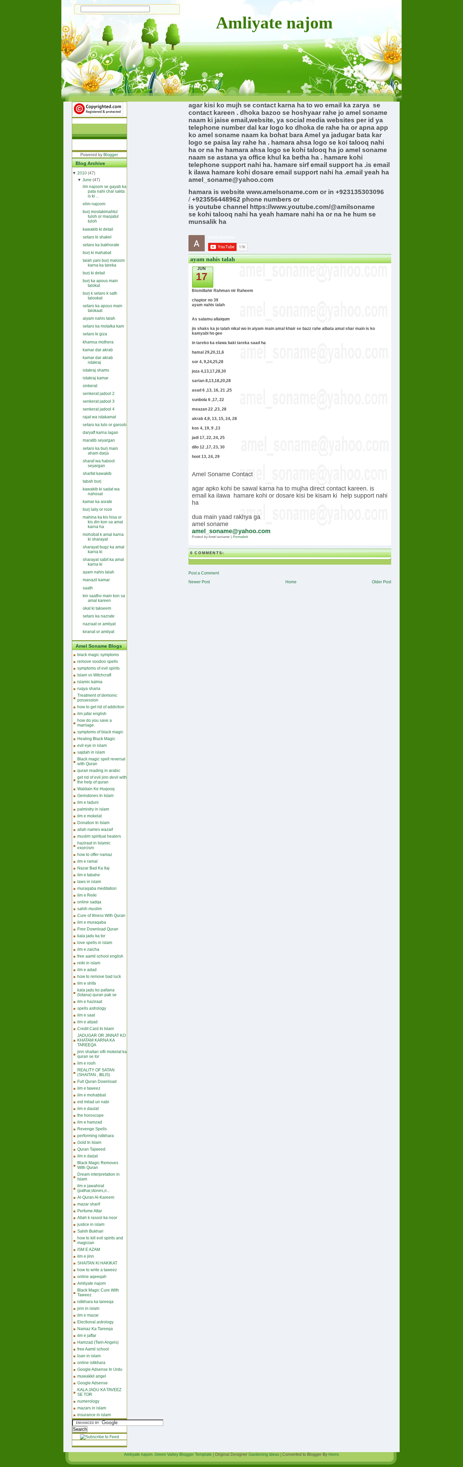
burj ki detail (94, 273)
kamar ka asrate (97, 501)
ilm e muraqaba (91, 922)
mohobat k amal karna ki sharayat (103, 537)
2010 (82, 173)
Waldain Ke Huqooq (96, 789)
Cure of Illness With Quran (101, 915)
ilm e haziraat (89, 1001)
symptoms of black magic (100, 732)
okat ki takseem (97, 608)
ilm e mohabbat (91, 1095)
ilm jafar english (91, 713)
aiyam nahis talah (99, 318)
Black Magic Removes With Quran (97, 1165)
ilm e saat (86, 1015)
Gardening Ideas (263, 1454)
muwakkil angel (91, 1376)
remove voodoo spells (97, 661)
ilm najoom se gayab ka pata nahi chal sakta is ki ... (104, 191)
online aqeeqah (91, 1276)
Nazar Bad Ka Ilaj (93, 868)
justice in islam (90, 1224)
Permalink (240, 537)
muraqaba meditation (97, 888)
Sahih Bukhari (90, 1231)
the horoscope (90, 1115)
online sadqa (89, 902)
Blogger (110, 154)
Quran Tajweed (91, 1149)
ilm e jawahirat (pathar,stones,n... (93, 1188)
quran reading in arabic (98, 770)
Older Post (381, 582)
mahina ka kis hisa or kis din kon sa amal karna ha (103, 522)
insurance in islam (94, 1414)
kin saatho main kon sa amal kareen (104, 598)
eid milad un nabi (93, 1101)
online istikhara (91, 1362)
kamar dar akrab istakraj (98, 360)
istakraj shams (96, 370)
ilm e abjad (87, 1022)
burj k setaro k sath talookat (100, 295)
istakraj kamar (95, 378)
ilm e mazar (88, 1315)
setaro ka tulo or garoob (104, 424)
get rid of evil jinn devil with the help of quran (102, 779)
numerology (88, 1401)
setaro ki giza (95, 334)
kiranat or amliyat (98, 631)
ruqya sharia (88, 688)
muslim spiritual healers (99, 836)
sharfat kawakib (97, 473)
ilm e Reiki (87, 895)
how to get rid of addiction (100, 707)
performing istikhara (95, 1135)
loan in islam (89, 1356)
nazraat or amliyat (99, 624)
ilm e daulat (88, 1108)
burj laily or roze (97, 509)
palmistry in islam (93, 809)
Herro (333, 1454)
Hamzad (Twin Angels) (98, 1342)
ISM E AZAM (88, 1249)
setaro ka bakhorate (101, 245)
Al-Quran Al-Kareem (95, 1197)
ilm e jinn (85, 1256)
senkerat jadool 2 (99, 393)
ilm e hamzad (89, 1122)
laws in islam (89, 881)
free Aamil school (93, 1349)
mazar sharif (88, 1204)
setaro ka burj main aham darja (100, 451)
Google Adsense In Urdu (99, 1369)
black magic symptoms (98, 654)
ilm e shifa (86, 983)
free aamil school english (100, 956)
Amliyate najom (274, 22)
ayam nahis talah (98, 572)
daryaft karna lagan (100, 432)
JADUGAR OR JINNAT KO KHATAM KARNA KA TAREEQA (101, 1040)
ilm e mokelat (89, 816)
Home (291, 582)
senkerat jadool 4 (99, 409)
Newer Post (199, 582)
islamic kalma (89, 681)
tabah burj (92, 481)
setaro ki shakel (97, 237)
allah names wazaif (95, 829)
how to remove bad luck (99, 976)
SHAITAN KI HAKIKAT (97, 1263)
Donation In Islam (93, 822)
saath (88, 588)
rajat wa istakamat (99, 417)
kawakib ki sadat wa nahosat (101, 491)
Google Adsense (92, 1383)
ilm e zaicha (88, 949)
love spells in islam (94, 942)
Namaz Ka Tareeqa (95, 1328)
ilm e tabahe (88, 875)
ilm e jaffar (86, 1335)
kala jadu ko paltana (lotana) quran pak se (97, 992)
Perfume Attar (89, 1211)
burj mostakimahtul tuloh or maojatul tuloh (101, 216)
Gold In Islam (89, 1142)
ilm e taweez (88, 1088)
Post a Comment (203, 573)
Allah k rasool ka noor (97, 1217)
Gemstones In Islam (95, 795)
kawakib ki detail (98, 229)
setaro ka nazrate (99, 616)
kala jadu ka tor (91, 936)
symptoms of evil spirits (98, 668)
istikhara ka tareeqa (95, 1301)
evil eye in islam (92, 745)
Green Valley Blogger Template (183, 1454)
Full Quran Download (97, 1081)
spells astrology (91, 1008)
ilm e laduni (88, 802)
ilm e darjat (87, 1156)
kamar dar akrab (98, 350)
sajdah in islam (91, 752)
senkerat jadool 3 (99, 401)
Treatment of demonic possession (97, 698)
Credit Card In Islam (95, 1028)
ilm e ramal (87, 861)
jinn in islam (88, 1308)
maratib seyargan (99, 440)
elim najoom (94, 204)
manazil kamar (96, 580)
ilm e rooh (86, 1063)
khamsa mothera (98, 342)
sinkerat (90, 385)
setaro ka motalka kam (103, 326)
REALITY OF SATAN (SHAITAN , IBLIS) (96, 1072)
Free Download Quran (97, 929)
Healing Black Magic (96, 738)
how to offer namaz (94, 854)
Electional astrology (95, 1322)
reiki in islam (88, 963)
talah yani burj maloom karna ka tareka (104, 263)
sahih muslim (89, 908)
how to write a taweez (97, 1269)
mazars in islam (91, 1408)
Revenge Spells (92, 1129)
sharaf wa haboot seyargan (99, 463)
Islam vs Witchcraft (94, 675)
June (87, 179)
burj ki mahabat (97, 252)
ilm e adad (87, 969)
